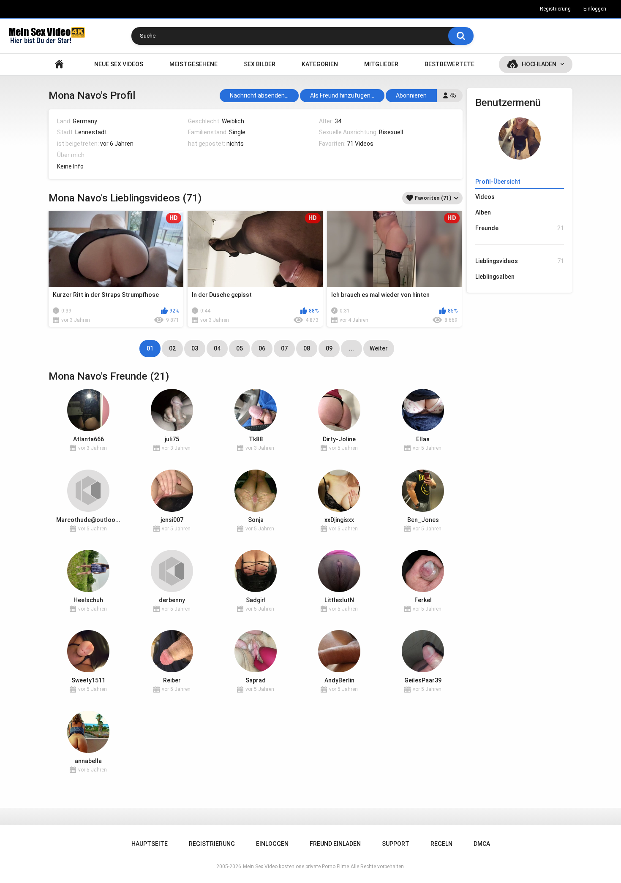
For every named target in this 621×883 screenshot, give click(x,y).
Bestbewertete (449, 64)
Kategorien (320, 64)
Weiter (379, 348)
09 (329, 348)
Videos (485, 196)
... (351, 348)
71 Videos (360, 143)
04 (217, 348)
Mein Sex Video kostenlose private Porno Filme (296, 866)
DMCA (482, 843)
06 (262, 348)
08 (306, 348)
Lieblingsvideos (519, 261)
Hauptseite (59, 64)
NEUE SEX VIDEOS (118, 64)
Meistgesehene (193, 64)
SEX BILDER (259, 64)
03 (194, 348)
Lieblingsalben (495, 276)
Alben (483, 212)
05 (239, 348)
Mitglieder (381, 64)
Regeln (441, 843)
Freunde (519, 228)
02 (172, 348)
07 (284, 348)
